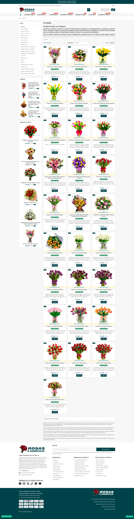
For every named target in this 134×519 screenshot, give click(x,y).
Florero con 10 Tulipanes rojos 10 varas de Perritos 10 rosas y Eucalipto (55, 177)
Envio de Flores (99, 471)
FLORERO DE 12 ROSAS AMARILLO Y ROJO (30, 182)
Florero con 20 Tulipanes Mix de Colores (79, 326)
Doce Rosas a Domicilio (101, 475)
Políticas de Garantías (79, 463)
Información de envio (33, 5)
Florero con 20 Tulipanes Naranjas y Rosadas (103, 103)
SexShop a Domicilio (100, 462)
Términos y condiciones (58, 463)
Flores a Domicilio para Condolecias (82, 471)
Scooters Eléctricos (100, 460)
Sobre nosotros (56, 465)
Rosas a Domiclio (99, 463)
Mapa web (58, 5)
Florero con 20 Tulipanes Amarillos (104, 66)
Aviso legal (55, 462)
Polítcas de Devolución (79, 462)
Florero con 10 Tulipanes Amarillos (55, 103)
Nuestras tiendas (57, 469)
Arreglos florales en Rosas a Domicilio (30, 493)
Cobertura (55, 460)
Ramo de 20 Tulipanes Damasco (54, 252)
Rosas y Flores (99, 473)
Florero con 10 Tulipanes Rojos (103, 176)
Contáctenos (52, 5)
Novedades (55, 473)
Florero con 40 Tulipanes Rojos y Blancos (54, 362)
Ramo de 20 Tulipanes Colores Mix (79, 66)
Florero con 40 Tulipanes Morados (104, 289)
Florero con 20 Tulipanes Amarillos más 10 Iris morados (79, 177)
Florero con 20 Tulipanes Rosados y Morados (54, 140)
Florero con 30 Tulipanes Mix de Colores (55, 399)
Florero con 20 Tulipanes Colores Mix (79, 103)
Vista (107, 42)
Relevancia (77, 42)
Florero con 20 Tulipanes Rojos (79, 362)
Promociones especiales (58, 471)
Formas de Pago (23, 5)
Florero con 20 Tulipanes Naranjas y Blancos (103, 140)
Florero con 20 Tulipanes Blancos (79, 252)
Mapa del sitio (56, 479)
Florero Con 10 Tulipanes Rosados (55, 214)
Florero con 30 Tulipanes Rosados (55, 326)
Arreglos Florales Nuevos (80, 467)
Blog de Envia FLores (79, 475)
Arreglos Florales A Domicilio (102, 467)
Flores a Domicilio (100, 469)
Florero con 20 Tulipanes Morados (79, 289)
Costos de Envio (56, 467)
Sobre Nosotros (43, 5)
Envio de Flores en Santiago (102, 465)
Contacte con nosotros (58, 477)
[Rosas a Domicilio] (27, 9)
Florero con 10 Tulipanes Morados (55, 289)
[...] (34, 468)
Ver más (46, 39)
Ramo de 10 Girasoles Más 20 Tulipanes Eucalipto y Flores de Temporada (79, 215)
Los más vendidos (57, 475)
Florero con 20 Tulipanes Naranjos (104, 326)
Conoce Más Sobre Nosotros (81, 460)
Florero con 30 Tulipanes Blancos (103, 252)
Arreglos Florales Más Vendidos (81, 465)
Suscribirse (106, 449)
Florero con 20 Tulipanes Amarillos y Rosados (79, 140)
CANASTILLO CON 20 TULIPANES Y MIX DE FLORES (103, 215)
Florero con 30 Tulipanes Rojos (103, 362)
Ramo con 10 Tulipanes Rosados (30, 243)
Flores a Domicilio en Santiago (81, 473)
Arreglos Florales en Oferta (80, 469)
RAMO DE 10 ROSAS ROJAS (30, 202)
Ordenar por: (70, 42)
